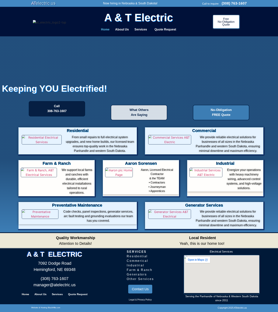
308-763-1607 (57, 111)
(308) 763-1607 (234, 3)
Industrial (135, 265)
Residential (137, 256)
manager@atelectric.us (54, 284)
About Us (122, 29)
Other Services (140, 279)
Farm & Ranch (139, 269)
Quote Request (165, 29)
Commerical (137, 260)
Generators (137, 274)
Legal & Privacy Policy (140, 299)
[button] (142, 29)
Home (105, 29)
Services (140, 29)
